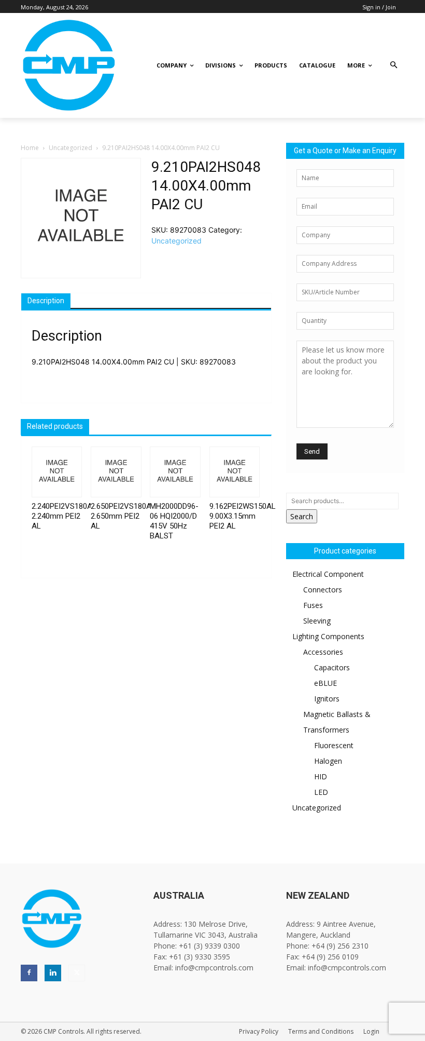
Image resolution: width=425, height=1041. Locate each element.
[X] (76, 973)
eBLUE (325, 683)
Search (301, 516)
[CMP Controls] (59, 65)
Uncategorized (70, 147)
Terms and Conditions (320, 1031)
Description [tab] (45, 300)
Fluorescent (333, 745)
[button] (393, 65)
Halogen (328, 761)
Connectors (322, 589)
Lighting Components (328, 636)
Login (371, 1031)
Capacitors (332, 667)
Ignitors (326, 699)
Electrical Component (328, 574)
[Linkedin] (53, 973)
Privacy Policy (258, 1031)
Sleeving (317, 621)
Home (30, 147)
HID (320, 776)
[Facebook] (29, 973)
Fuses (313, 605)
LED (321, 792)
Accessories (323, 652)
